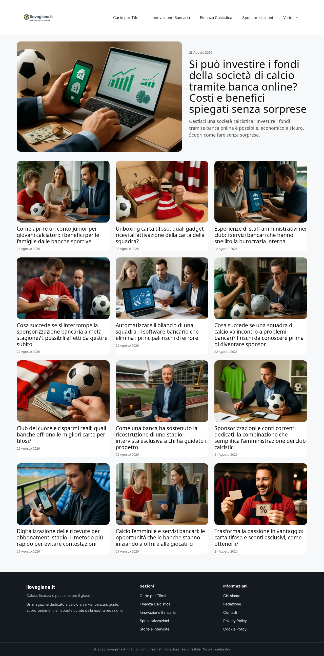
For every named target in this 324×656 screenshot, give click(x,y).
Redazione (232, 604)
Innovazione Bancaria (171, 17)
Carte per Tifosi (127, 17)
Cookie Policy (235, 629)
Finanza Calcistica (216, 17)
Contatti (230, 612)
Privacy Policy (235, 621)
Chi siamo (231, 596)
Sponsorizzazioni (257, 17)
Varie (287, 17)
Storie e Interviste (154, 629)
